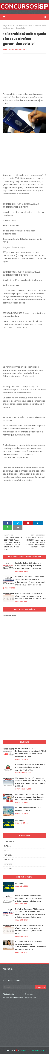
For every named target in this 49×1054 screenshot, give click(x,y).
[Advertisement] (24, 73)
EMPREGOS (8, 864)
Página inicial (8, 25)
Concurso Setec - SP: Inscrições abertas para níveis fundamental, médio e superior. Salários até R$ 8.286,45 (30, 782)
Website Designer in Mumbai (33, 1050)
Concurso (19, 820)
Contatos (29, 994)
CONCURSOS (9, 841)
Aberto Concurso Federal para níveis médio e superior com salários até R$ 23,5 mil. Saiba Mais (30, 596)
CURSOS (7, 846)
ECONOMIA (8, 855)
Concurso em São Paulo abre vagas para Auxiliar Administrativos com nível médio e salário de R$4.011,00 (30, 945)
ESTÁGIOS (8, 869)
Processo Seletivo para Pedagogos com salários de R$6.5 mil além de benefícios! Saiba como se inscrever (30, 752)
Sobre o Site (30, 997)
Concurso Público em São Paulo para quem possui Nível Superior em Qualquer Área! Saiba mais (29, 797)
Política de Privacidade (13, 997)
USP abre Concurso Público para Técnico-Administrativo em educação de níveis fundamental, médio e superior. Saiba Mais (30, 580)
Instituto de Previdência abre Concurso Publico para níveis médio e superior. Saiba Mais (28, 566)
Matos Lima (9, 49)
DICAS (6, 850)
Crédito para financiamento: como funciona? (28, 809)
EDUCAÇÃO (8, 859)
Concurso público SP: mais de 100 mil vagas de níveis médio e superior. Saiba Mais (30, 767)
